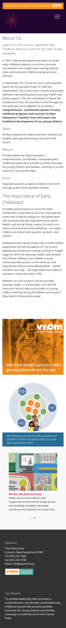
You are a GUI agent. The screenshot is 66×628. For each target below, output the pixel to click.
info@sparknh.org (23, 564)
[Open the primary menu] (57, 16)
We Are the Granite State (25, 494)
